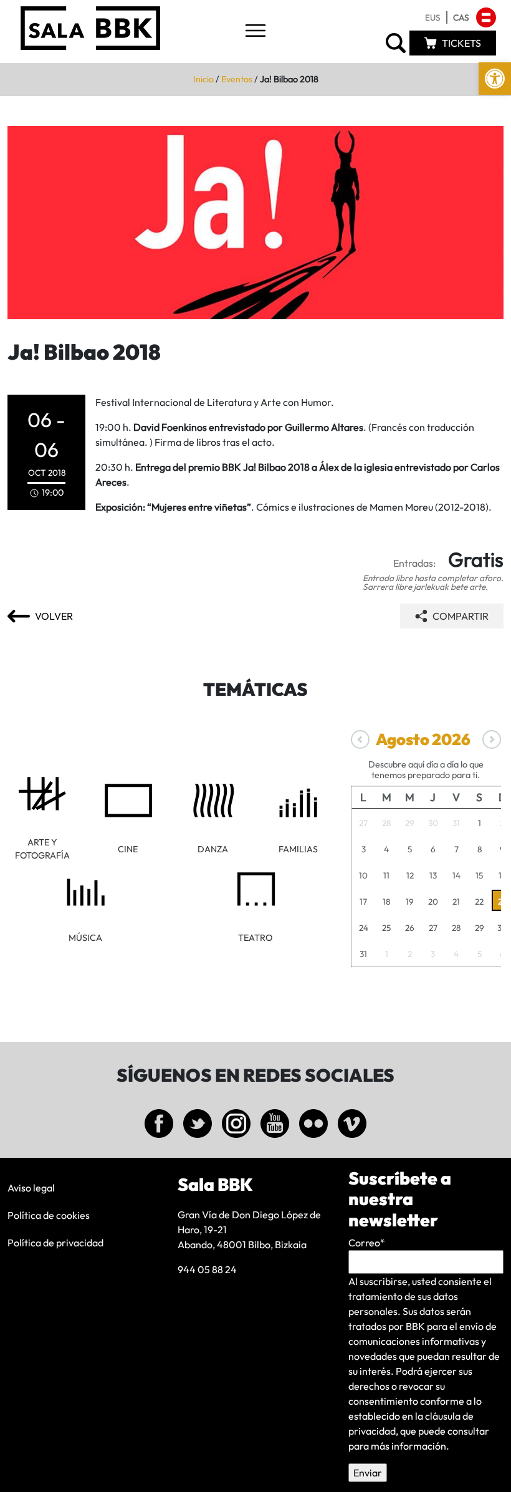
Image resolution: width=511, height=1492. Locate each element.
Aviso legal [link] (31, 1188)
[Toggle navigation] (255, 31)
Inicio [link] (203, 79)
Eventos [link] (236, 79)
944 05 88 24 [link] (207, 1269)
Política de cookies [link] (48, 1215)
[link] (495, 78)
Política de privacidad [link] (55, 1242)
